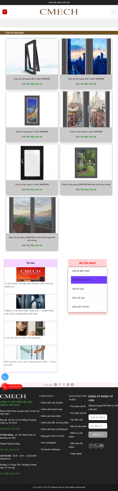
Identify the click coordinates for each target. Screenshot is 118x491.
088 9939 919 (12, 473)
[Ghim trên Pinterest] (68, 384)
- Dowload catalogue (49, 449)
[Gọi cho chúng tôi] (96, 445)
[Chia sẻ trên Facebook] (59, 384)
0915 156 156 (12, 428)
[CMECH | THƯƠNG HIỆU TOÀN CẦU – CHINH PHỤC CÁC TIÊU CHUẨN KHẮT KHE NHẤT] (30, 301)
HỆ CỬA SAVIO (87, 263)
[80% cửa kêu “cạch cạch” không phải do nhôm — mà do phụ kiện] (30, 352)
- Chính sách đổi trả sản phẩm (54, 422)
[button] (4, 11)
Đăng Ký (98, 434)
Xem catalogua (48, 442)
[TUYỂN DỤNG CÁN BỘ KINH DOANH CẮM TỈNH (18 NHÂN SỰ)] (30, 274)
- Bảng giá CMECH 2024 (51, 436)
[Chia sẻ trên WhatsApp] (55, 384)
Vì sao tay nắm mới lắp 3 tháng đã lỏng (22, 338)
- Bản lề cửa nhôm (78, 426)
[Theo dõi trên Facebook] (91, 445)
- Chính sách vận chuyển (51, 402)
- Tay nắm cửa (76, 419)
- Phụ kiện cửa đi (77, 406)
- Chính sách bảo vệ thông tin (53, 429)
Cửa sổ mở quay (81, 280)
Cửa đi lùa (78, 289)
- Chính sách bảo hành (50, 416)
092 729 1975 (12, 449)
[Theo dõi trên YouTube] (101, 445)
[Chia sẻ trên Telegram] (72, 384)
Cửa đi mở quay (81, 271)
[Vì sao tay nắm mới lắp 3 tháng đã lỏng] (30, 328)
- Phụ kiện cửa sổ (77, 413)
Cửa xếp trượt (81, 307)
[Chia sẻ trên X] (63, 384)
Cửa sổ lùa (78, 298)
